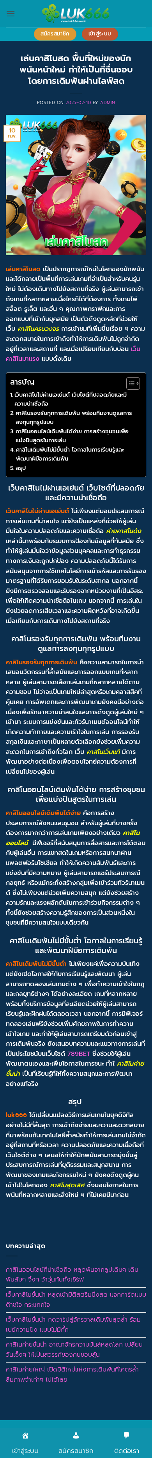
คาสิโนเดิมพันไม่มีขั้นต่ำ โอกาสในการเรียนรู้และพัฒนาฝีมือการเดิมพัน (70, 454)
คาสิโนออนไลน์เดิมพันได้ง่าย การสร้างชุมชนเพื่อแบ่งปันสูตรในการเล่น (72, 436)
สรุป (22, 468)
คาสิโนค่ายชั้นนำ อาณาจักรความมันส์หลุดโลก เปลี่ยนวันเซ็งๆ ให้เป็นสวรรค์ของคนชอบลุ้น (74, 1349)
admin (107, 102)
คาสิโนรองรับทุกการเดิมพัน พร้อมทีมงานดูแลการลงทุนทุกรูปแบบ (74, 417)
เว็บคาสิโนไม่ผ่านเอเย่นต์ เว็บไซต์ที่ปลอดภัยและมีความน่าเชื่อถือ (70, 399)
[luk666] (76, 14)
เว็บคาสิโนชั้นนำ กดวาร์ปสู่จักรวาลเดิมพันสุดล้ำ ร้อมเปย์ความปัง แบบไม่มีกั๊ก (73, 1324)
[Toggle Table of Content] (129, 383)
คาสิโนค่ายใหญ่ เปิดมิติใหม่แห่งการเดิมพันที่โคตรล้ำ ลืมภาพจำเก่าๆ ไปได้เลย (72, 1374)
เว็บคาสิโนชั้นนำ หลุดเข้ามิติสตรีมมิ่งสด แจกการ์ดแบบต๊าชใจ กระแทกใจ (76, 1300)
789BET (78, 1054)
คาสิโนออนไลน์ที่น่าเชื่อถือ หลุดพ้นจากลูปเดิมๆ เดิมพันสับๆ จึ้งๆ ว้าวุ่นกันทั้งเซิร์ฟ (72, 1275)
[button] (10, 13)
